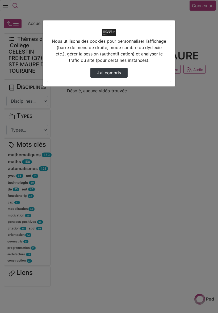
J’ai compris (109, 72)
